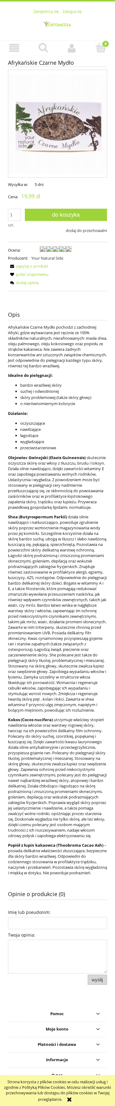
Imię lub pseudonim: (29, 912)
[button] (14, 48)
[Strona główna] (58, 23)
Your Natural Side (47, 258)
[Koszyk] (100, 47)
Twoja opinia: (21, 935)
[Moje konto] (72, 48)
